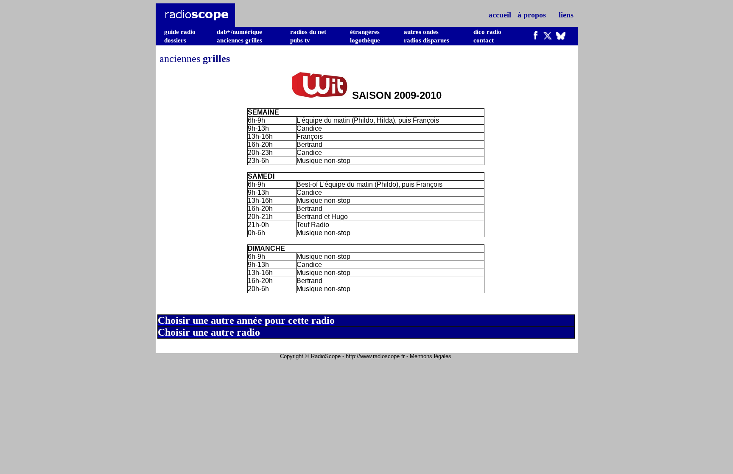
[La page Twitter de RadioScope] (547, 37)
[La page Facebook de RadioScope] (535, 37)
